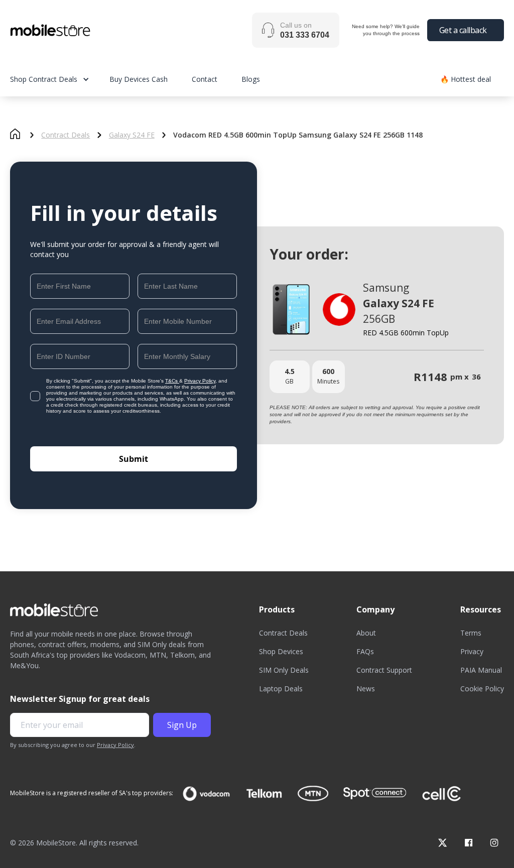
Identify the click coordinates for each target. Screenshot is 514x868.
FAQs (365, 651)
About (366, 633)
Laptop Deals (281, 688)
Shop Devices (281, 651)
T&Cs (172, 381)
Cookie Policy (482, 688)
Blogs (250, 79)
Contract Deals (65, 135)
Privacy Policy (199, 381)
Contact (204, 79)
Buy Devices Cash (138, 79)
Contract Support (384, 670)
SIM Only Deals (284, 670)
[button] (59, 79)
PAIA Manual (481, 670)
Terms (470, 633)
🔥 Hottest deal (465, 79)
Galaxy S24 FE (132, 135)
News (365, 688)
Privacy (471, 651)
